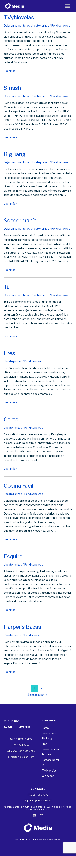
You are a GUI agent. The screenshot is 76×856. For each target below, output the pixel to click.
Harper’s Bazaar (23, 626)
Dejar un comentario (16, 25)
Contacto (38, 788)
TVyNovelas (19, 17)
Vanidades (48, 775)
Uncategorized (40, 25)
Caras (11, 419)
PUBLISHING (49, 720)
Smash (12, 87)
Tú (7, 286)
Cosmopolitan (50, 749)
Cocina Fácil (18, 485)
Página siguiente (38, 695)
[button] (67, 6)
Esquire (13, 556)
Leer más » (10, 71)
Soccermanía (20, 220)
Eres (9, 353)
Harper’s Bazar (50, 759)
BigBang (14, 154)
